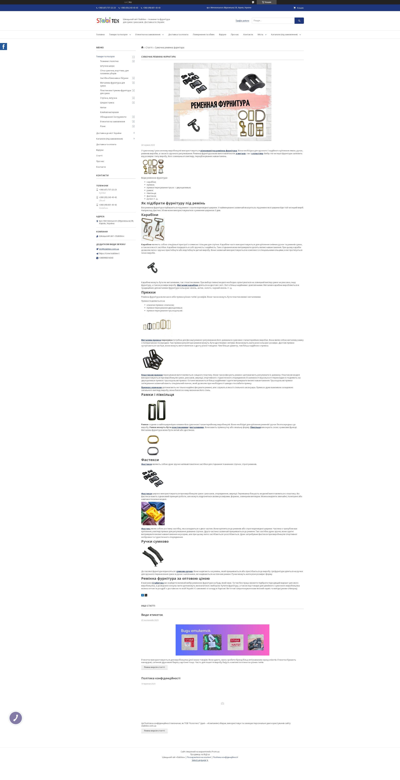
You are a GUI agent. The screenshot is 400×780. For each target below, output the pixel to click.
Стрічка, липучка (108, 97)
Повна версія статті (154, 667)
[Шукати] (299, 21)
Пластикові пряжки (152, 374)
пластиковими (180, 427)
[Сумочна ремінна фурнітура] (222, 102)
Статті (149, 47)
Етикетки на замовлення (147, 34)
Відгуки (222, 34)
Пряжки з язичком (151, 387)
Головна (100, 34)
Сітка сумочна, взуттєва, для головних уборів (114, 72)
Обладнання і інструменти (113, 116)
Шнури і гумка (107, 102)
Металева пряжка (151, 340)
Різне (102, 126)
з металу (241, 153)
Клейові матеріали (109, 112)
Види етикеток (152, 615)
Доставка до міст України (108, 133)
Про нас (235, 34)
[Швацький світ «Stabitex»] (107, 26)
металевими (197, 427)
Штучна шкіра (107, 65)
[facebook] (142, 595)
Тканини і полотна (109, 61)
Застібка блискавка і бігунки (114, 78)
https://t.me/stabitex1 (109, 253)
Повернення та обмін (203, 34)
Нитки (103, 107)
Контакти (248, 34)
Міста (260, 34)
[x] (146, 595)
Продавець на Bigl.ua (200, 754)
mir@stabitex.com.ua (109, 249)
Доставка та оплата (178, 34)
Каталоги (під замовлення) (284, 34)
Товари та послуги (118, 34)
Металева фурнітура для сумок (112, 84)
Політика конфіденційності (160, 678)
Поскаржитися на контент (199, 757)
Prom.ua (215, 751)
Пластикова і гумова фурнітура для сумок (115, 92)
